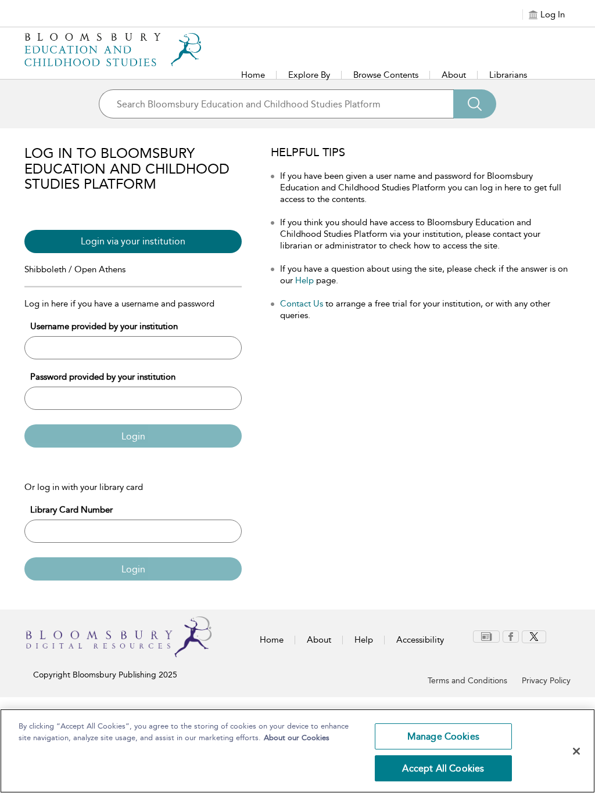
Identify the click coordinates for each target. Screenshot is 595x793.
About (454, 75)
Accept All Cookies (443, 768)
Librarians (508, 75)
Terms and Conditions (467, 681)
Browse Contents (385, 75)
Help (304, 280)
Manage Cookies (443, 736)
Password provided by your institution (102, 377)
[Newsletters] (486, 636)
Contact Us (301, 303)
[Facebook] (511, 636)
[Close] (576, 751)
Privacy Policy (546, 681)
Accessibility (420, 640)
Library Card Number (71, 509)
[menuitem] (488, 636)
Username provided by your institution (104, 326)
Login (133, 436)
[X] (534, 636)
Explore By (309, 75)
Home (253, 75)
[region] (297, 751)
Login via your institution (133, 241)
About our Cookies (296, 737)
